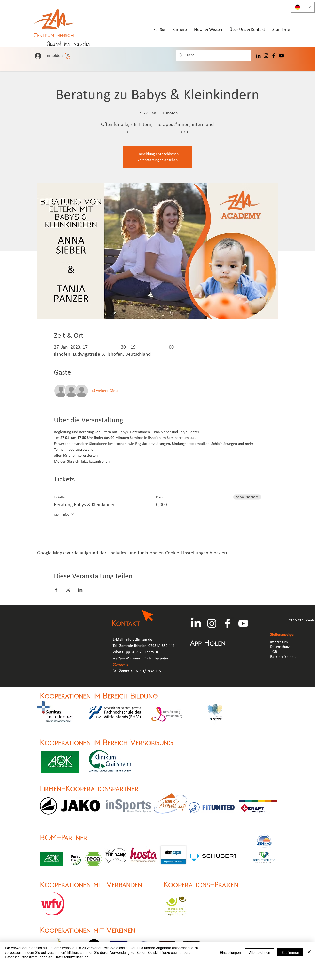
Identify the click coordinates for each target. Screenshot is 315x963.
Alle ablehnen (259, 952)
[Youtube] (281, 56)
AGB (274, 652)
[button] (68, 56)
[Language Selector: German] (303, 7)
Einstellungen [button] (230, 952)
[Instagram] (266, 56)
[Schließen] (309, 952)
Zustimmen (290, 952)
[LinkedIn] (258, 56)
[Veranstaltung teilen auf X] (68, 590)
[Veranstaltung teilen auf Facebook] (56, 590)
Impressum (279, 642)
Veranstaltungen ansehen (157, 160)
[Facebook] (274, 56)
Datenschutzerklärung (71, 956)
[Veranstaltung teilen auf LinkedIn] (80, 590)
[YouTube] (243, 623)
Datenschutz (280, 647)
